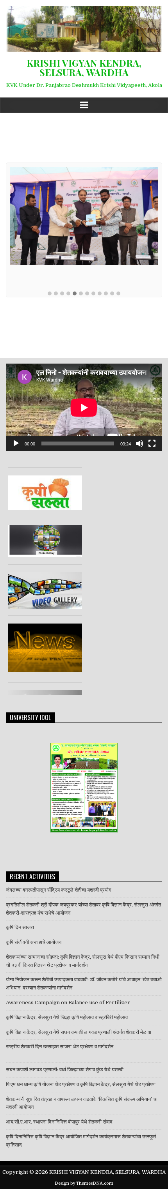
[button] (49, 294)
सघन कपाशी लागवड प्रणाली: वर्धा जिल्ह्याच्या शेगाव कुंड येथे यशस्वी (64, 1069)
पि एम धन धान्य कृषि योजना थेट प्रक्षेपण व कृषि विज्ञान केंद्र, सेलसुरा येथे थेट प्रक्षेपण (80, 1084)
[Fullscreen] (152, 443)
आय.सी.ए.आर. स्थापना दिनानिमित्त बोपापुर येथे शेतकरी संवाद (60, 1122)
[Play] (16, 443)
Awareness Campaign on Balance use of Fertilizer (68, 1002)
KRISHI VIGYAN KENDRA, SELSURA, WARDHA (84, 67)
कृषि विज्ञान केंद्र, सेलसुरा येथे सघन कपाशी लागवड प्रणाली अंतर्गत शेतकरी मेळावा (78, 1032)
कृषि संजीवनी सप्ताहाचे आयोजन (33, 942)
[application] (84, 407)
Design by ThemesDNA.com (84, 1183)
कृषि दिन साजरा (20, 927)
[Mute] (139, 443)
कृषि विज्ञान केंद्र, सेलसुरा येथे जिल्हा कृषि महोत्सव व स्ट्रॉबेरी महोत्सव (67, 1017)
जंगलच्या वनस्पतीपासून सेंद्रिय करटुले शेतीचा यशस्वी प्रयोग (58, 890)
